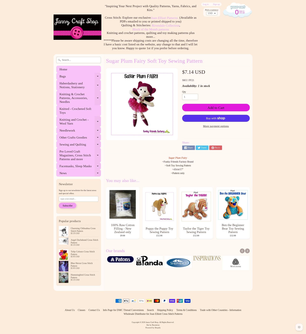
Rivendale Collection (165, 25)
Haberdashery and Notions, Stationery (80, 85)
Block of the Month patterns (150, 29)
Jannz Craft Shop (152, 322)
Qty (184, 91)
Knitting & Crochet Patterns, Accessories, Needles (80, 97)
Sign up (216, 4)
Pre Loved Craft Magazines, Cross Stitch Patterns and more (80, 155)
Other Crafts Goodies (80, 138)
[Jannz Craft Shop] (77, 27)
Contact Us (94, 310)
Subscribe (68, 205)
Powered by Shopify (153, 328)
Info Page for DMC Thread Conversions (123, 310)
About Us (70, 310)
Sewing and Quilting (80, 145)
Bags (80, 77)
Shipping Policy (165, 310)
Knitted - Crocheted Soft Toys (75, 110)
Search (150, 310)
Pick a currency (211, 10)
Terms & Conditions (186, 310)
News (80, 174)
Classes (81, 310)
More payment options (216, 126)
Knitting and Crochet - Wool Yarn (80, 121)
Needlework (80, 131)
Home (63, 69)
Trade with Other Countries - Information (220, 310)
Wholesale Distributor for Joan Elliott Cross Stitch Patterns (153, 314)
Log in (206, 4)
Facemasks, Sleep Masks (80, 167)
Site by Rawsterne (153, 325)
